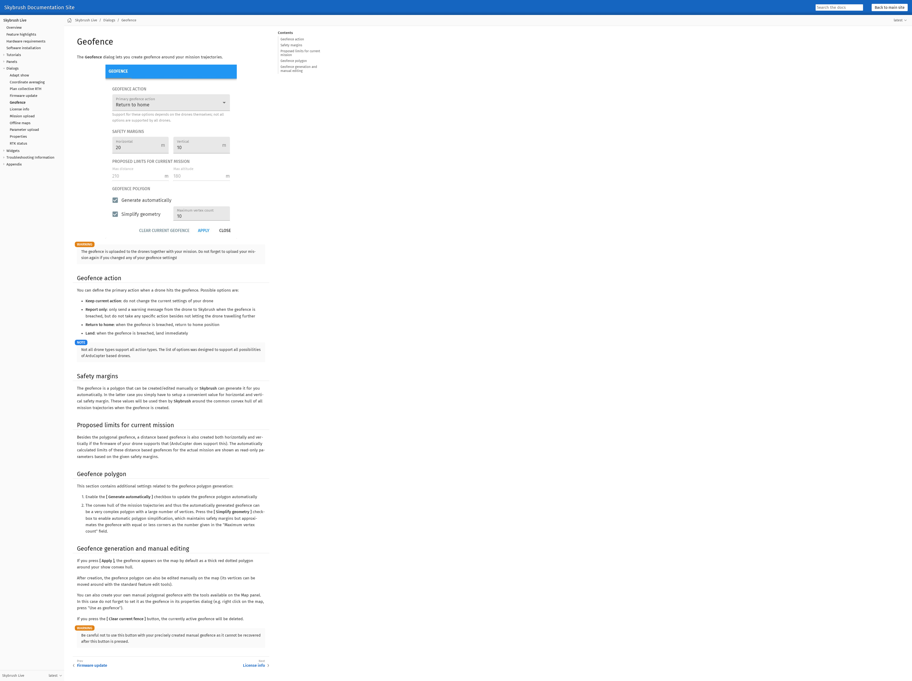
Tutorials (13, 55)
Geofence (18, 102)
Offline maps (20, 123)
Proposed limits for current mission (300, 53)
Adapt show (19, 75)
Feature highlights (21, 34)
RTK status (18, 143)
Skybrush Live (15, 20)
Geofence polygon (293, 61)
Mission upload (22, 116)
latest (898, 20)
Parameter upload (24, 130)
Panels (11, 62)
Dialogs (12, 68)
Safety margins (291, 45)
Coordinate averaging (27, 82)
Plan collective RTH (26, 89)
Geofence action (292, 39)
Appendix (14, 164)
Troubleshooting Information (30, 157)
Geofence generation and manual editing (298, 69)
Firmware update (23, 96)
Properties (18, 136)
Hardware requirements (25, 41)
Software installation (23, 48)
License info (19, 109)
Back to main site (890, 7)
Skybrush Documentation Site (39, 7)
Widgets (12, 151)
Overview (14, 27)
